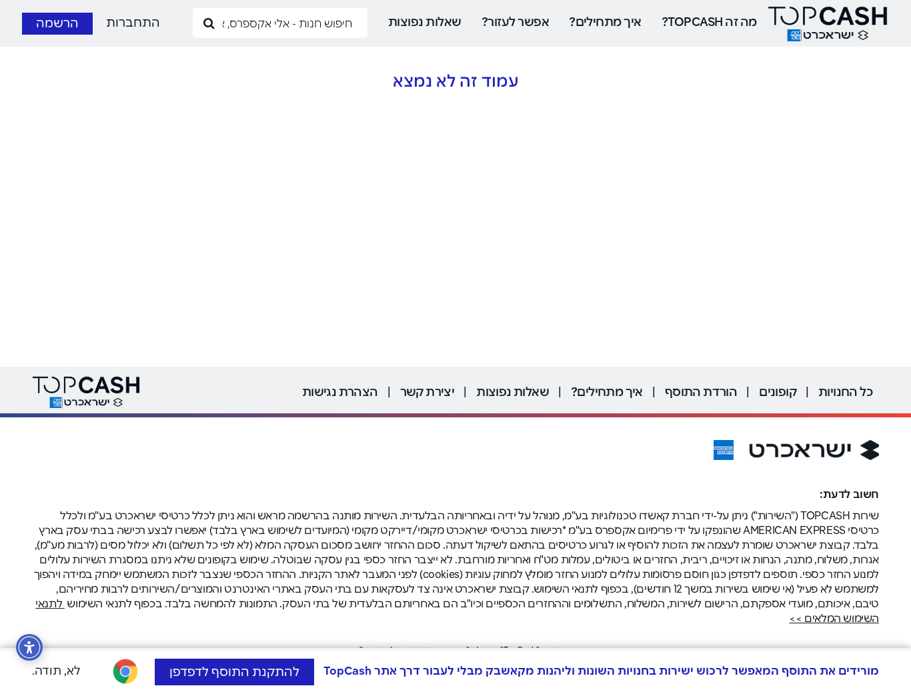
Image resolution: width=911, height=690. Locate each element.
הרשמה (57, 23)
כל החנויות (845, 391)
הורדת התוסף (701, 391)
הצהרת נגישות (340, 391)
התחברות (133, 22)
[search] (209, 22)
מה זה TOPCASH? (709, 21)
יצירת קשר (427, 391)
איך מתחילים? (605, 21)
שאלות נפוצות (425, 21)
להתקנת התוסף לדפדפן (234, 671)
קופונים (777, 391)
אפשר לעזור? (515, 21)
